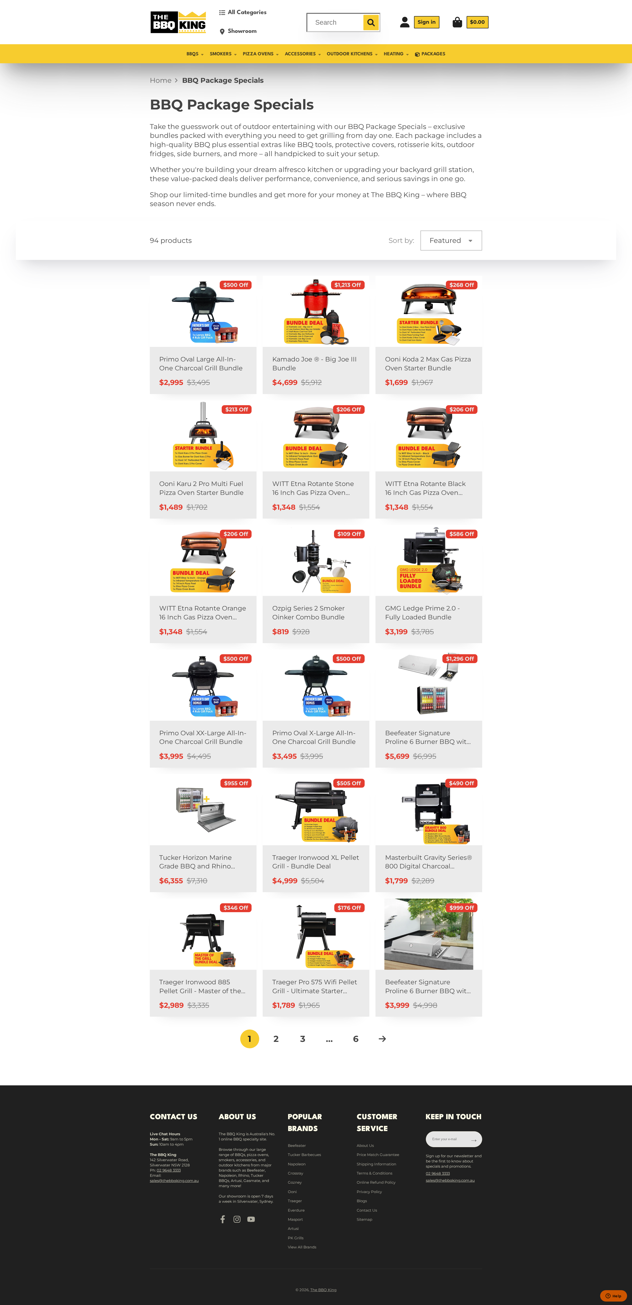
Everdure (296, 1210)
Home (161, 80)
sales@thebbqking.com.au (174, 1180)
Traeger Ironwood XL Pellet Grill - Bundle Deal (316, 833)
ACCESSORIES (300, 54)
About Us (365, 1145)
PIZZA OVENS (258, 54)
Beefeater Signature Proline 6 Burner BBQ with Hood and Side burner (428, 958)
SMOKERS (221, 54)
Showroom (242, 31)
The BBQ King (323, 1289)
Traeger (295, 1201)
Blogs (362, 1201)
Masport (295, 1219)
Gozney (295, 1182)
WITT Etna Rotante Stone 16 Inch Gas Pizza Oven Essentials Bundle (316, 459)
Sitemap (364, 1219)
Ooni (292, 1191)
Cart (470, 22)
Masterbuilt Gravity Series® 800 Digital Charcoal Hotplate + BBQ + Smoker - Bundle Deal (428, 833)
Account (419, 22)
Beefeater (297, 1145)
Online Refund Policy (376, 1182)
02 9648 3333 (169, 1170)
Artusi (293, 1228)
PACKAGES (433, 54)
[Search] (370, 22)
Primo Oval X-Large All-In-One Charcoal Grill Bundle (316, 709)
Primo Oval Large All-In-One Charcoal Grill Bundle (203, 335)
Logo (178, 22)
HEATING (394, 54)
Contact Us (367, 1210)
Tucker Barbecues (304, 1154)
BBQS (192, 54)
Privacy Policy (369, 1191)
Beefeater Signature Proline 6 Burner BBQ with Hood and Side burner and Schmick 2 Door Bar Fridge (428, 709)
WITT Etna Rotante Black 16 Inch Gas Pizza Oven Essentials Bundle (428, 459)
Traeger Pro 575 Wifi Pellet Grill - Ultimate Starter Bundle (316, 958)
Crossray (295, 1173)
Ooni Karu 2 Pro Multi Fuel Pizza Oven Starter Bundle (203, 459)
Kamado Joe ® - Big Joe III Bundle (316, 335)
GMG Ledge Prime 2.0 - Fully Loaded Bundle (428, 584)
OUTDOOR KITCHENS (350, 54)
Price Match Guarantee (378, 1154)
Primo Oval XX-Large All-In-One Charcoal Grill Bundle (203, 709)
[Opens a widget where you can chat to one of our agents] (613, 1296)
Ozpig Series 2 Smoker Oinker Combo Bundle (316, 584)
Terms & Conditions (374, 1173)
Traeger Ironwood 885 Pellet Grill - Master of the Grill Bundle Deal (203, 958)
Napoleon (297, 1164)
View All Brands (302, 1247)
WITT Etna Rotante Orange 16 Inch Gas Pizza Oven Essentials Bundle (203, 584)
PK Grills (295, 1238)
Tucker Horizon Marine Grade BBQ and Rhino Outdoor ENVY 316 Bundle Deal (203, 833)
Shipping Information (376, 1164)
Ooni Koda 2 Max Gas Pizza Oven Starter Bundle (428, 335)
